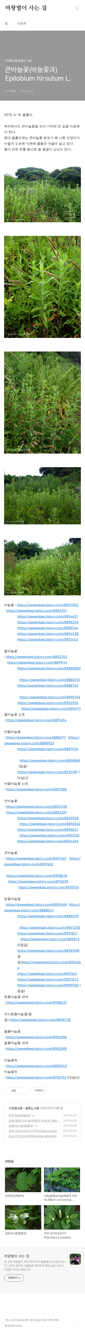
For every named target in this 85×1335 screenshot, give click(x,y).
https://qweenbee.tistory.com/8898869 (49, 760)
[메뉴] (77, 8)
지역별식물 (15, 1108)
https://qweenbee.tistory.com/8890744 (47, 628)
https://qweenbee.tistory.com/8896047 (47, 830)
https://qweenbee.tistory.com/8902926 (47, 703)
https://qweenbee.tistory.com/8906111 (51, 708)
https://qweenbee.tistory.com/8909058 (47, 985)
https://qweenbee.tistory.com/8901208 (49, 927)
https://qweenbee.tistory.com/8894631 (47, 616)
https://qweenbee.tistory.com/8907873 (47, 979)
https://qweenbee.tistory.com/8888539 (48, 916)
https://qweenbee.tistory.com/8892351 (36, 611)
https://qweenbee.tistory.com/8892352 (36, 657)
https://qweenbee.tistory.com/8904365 (47, 841)
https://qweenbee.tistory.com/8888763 (47, 685)
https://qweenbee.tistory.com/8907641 (47, 974)
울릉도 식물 (32, 1108)
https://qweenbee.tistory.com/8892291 (36, 812)
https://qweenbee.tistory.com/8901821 (47, 933)
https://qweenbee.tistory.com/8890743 (36, 1066)
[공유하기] (19, 1091)
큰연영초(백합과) (19, 1115)
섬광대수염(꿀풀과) (21, 1125)
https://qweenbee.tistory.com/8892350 (47, 605)
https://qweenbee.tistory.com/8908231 (36, 1002)
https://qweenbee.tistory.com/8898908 (47, 951)
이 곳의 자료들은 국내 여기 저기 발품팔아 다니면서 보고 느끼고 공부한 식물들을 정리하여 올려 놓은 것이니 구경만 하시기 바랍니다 (34, 1265)
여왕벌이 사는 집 (26, 8)
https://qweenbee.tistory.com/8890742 (49, 697)
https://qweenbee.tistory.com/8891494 (36, 720)
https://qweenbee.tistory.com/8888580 (48, 668)
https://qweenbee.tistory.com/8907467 (36, 858)
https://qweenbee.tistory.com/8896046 (49, 824)
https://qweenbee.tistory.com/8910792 (36, 1077)
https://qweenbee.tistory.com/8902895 (36, 1048)
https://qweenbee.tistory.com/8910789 (47, 772)
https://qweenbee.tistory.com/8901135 (49, 835)
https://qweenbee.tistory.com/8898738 (40, 1020)
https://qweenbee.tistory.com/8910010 (38, 881)
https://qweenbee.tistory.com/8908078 (36, 876)
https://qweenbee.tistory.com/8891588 (36, 789)
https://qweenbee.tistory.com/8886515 (49, 680)
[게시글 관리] (24, 1091)
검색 (68, 8)
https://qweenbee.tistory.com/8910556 (49, 887)
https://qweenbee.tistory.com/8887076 (47, 749)
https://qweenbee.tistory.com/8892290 (36, 806)
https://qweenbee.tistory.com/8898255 (48, 622)
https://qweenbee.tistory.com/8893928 (47, 818)
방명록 (22, 24)
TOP (76, 1322)
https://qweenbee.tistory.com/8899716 (37, 662)
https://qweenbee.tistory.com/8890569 (36, 904)
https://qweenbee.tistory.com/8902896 (36, 1037)
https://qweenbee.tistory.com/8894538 (48, 634)
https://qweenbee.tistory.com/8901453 (47, 639)
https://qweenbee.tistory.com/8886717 (36, 737)
